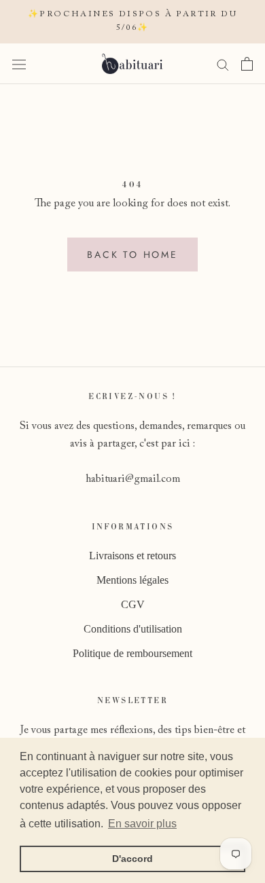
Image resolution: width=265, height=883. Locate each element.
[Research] (223, 64)
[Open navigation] (19, 63)
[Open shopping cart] (247, 64)
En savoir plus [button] (142, 823)
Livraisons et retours (132, 555)
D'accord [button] (132, 858)
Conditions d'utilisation (133, 629)
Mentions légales (132, 580)
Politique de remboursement (132, 653)
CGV (133, 604)
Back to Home (132, 254)
